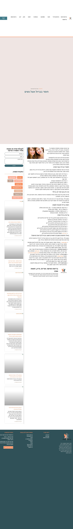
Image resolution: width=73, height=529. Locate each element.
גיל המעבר (64, 19)
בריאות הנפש (13, 16)
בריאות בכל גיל (56, 16)
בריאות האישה (64, 16)
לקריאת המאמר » (18, 235)
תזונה (49, 16)
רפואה (29, 16)
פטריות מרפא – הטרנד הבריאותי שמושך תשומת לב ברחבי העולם (7, 438)
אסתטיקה (43, 16)
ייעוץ (20, 16)
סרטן (24, 16)
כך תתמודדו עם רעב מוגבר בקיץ (15, 222)
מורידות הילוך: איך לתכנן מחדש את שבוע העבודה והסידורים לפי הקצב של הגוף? (14, 295)
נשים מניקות (64, 233)
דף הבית (40, 88)
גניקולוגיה (36, 16)
